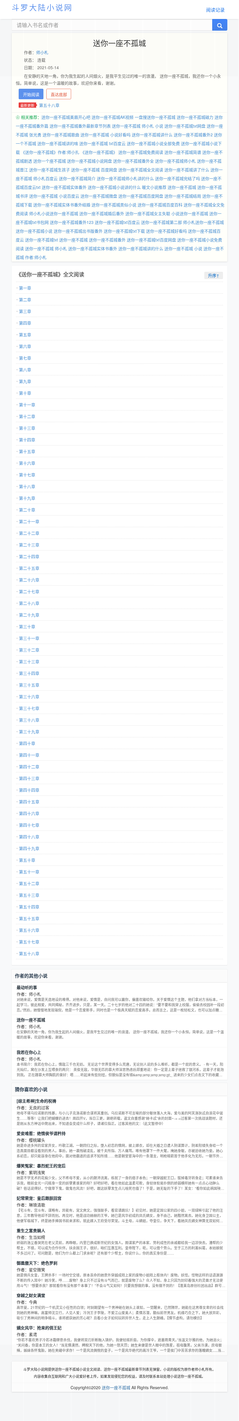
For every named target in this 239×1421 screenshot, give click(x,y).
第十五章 (27, 451)
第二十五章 (29, 568)
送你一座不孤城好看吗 (166, 231)
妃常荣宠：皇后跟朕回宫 (39, 1198)
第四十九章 (29, 848)
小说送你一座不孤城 (189, 213)
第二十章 (27, 510)
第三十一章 (29, 638)
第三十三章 (29, 661)
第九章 (25, 381)
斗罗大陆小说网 (42, 7)
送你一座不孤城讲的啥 (57, 143)
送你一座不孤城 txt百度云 (102, 143)
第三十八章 (29, 720)
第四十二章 (29, 766)
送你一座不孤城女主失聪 (147, 213)
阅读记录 (215, 9)
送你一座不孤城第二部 (161, 222)
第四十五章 (29, 801)
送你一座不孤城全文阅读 (140, 170)
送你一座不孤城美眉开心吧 (65, 117)
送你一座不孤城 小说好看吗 (105, 134)
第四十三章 (29, 778)
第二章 (25, 299)
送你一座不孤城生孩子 (49, 170)
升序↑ (213, 275)
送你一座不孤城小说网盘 (89, 161)
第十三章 (27, 428)
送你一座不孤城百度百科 (160, 205)
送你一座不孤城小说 (34, 231)
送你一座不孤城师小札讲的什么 (125, 178)
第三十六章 (29, 696)
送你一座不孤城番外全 (133, 161)
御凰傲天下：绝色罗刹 (37, 1263)
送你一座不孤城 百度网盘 (94, 170)
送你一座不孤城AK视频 (112, 117)
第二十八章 (29, 603)
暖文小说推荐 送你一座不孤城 (169, 187)
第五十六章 (29, 930)
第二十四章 (29, 556)
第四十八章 (29, 837)
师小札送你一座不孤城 (203, 222)
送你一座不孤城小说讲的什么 (114, 187)
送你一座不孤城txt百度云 (117, 222)
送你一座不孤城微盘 (98, 196)
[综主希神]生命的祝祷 (36, 1101)
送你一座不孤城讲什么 (152, 134)
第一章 (25, 288)
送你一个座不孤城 (49, 161)
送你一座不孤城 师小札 (46, 248)
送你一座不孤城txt (41, 240)
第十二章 (27, 416)
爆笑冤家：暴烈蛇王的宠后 (41, 1166)
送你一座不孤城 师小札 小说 (137, 126)
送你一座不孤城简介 (77, 178)
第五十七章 (29, 942)
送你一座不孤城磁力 (195, 117)
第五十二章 (29, 883)
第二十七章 (29, 591)
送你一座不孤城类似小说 (114, 205)
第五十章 (27, 860)
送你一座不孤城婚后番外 (101, 213)
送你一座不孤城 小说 (183, 248)
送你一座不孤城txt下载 (124, 231)
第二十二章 (29, 533)
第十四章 (27, 440)
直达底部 (59, 94)
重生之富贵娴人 (31, 1230)
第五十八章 (49, 105)
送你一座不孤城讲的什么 (140, 248)
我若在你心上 (29, 1052)
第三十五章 (29, 685)
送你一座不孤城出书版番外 (78, 231)
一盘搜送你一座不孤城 (155, 117)
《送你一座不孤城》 (98, 152)
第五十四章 (29, 907)
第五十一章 (29, 872)
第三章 (25, 311)
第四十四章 (29, 790)
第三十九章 (29, 731)
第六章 (25, 346)
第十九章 (27, 498)
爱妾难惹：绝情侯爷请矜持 (41, 1133)
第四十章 (27, 743)
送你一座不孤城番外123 (72, 222)
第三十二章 (29, 650)
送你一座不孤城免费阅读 (140, 152)
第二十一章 (29, 521)
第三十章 (27, 626)
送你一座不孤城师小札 (175, 161)
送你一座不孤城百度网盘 (140, 196)
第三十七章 (29, 708)
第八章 (25, 369)
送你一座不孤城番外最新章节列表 (80, 126)
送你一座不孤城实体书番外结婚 (61, 205)
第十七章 (27, 475)
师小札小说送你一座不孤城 (53, 213)
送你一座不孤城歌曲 (61, 134)
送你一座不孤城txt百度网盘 (151, 240)
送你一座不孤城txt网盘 (184, 126)
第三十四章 (29, 673)
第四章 (25, 323)
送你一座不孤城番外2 (193, 134)
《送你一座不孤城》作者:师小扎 (50, 152)
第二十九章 (29, 615)
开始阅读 (31, 94)
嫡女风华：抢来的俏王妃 (39, 1328)
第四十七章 (29, 825)
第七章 (25, 358)
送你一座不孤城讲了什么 (186, 170)
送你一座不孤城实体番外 (64, 187)
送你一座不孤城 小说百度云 (54, 196)
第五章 (25, 334)
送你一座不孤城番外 (107, 240)
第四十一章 (29, 755)
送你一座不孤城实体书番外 (92, 248)
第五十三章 (29, 895)
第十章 (25, 393)
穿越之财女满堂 (31, 1295)
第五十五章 (29, 918)
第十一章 (27, 405)
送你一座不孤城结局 (182, 196)
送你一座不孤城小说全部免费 (153, 143)
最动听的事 (27, 987)
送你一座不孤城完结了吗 (177, 178)
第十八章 (27, 486)
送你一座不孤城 (73, 240)
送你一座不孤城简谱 (182, 152)
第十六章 (27, 463)
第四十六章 (29, 813)
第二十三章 (29, 545)
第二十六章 (29, 580)
